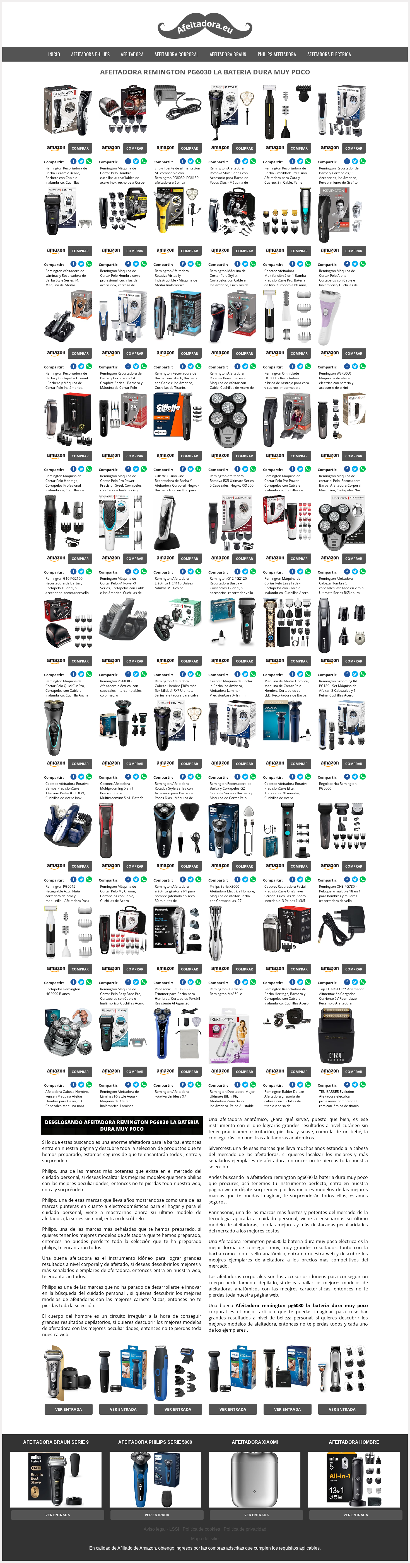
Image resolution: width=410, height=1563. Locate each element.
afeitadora (132, 54)
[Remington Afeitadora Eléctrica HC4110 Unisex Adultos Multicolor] (177, 523)
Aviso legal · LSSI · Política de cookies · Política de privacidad (205, 1529)
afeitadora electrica (329, 54)
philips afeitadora (277, 54)
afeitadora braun (228, 54)
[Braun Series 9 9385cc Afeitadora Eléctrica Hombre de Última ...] (68, 1373)
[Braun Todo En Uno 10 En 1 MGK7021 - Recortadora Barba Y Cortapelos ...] (342, 1373)
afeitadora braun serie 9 (56, 1442)
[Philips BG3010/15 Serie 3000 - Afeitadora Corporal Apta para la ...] (123, 1373)
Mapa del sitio (205, 1538)
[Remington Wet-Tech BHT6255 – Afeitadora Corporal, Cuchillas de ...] (177, 1373)
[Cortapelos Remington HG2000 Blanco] (68, 933)
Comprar (80, 148)
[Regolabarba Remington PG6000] (342, 728)
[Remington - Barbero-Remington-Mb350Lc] (232, 933)
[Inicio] (205, 40)
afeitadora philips (90, 54)
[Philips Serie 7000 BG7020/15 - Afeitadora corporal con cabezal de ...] (287, 1373)
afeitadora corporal (177, 54)
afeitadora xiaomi (255, 1442)
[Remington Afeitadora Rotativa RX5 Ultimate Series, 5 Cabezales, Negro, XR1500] (232, 420)
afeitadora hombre (354, 1442)
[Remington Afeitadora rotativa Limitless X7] (177, 1036)
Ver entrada (68, 1409)
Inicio (54, 54)
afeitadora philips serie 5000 (155, 1442)
